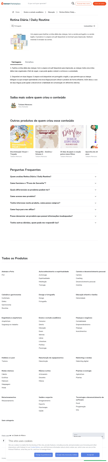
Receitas (5, 308)
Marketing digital (82, 361)
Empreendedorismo (83, 324)
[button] (51, 176)
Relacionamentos (9, 397)
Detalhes (29, 62)
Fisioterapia (43, 407)
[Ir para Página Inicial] (11, 3)
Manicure (5, 381)
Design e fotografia (47, 295)
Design (41, 298)
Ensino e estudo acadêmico (50, 318)
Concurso (42, 321)
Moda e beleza (8, 371)
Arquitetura (6, 321)
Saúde (41, 411)
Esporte (42, 404)
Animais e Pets (8, 271)
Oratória (79, 285)
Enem (41, 331)
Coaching (79, 278)
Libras (41, 338)
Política (41, 345)
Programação (81, 406)
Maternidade (80, 298)
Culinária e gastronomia (11, 295)
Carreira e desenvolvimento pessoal (91, 271)
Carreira (79, 275)
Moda (4, 388)
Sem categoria (8, 420)
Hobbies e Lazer (8, 358)
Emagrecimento (44, 401)
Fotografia (43, 301)
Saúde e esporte (46, 397)
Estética (5, 377)
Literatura (42, 341)
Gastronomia (6, 305)
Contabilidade (81, 321)
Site (77, 410)
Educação (42, 328)
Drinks (4, 301)
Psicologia (42, 348)
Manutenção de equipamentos (51, 358)
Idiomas (42, 335)
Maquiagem (6, 384)
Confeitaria (5, 298)
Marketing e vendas (84, 358)
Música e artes (45, 371)
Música (41, 381)
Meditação (43, 282)
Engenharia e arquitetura (12, 318)
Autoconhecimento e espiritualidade (54, 271)
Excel (78, 403)
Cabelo (4, 374)
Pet (3, 275)
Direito (41, 324)
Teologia (42, 285)
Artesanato (43, 374)
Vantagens (16, 62)
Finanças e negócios (84, 318)
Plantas (79, 377)
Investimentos (81, 331)
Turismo (5, 361)
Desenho (42, 377)
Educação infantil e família (86, 295)
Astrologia (43, 275)
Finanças (79, 328)
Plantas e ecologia (83, 371)
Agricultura (80, 374)
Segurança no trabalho (10, 324)
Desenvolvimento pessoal (85, 282)
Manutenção (43, 361)
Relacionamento (8, 401)
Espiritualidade (44, 278)
